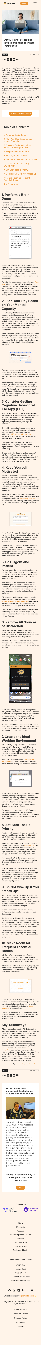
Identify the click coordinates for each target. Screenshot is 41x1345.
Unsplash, (25, 1064)
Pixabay (36, 1064)
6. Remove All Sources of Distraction (20, 159)
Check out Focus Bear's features (20, 113)
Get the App (20, 1187)
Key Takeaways (11, 184)
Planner (20, 1239)
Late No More (20, 1246)
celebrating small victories (29, 499)
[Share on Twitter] (11, 59)
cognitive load (29, 845)
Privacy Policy (20, 1309)
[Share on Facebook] (7, 59)
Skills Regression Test (20, 1281)
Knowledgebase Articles (20, 1235)
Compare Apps (20, 1242)
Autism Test (20, 1269)
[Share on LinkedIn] (14, 59)
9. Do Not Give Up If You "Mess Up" (20, 174)
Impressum (20, 1322)
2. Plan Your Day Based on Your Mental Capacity (18, 140)
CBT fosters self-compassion (22, 434)
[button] (35, 3)
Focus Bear (6, 1050)
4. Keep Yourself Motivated (16, 151)
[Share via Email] (17, 59)
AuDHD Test (20, 1273)
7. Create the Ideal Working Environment (16, 164)
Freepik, (18, 1064)
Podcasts (20, 1231)
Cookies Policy (20, 1318)
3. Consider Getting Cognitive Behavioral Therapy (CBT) (17, 146)
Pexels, (31, 1064)
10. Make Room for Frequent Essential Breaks (17, 179)
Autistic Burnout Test (20, 1277)
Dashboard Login (20, 1250)
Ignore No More (27, 1296)
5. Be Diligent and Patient (15, 155)
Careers (20, 1327)
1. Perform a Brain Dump (15, 135)
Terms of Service (20, 1314)
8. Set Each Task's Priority (16, 170)
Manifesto (20, 1227)
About (20, 1223)
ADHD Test (20, 1265)
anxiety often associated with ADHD (15, 601)
